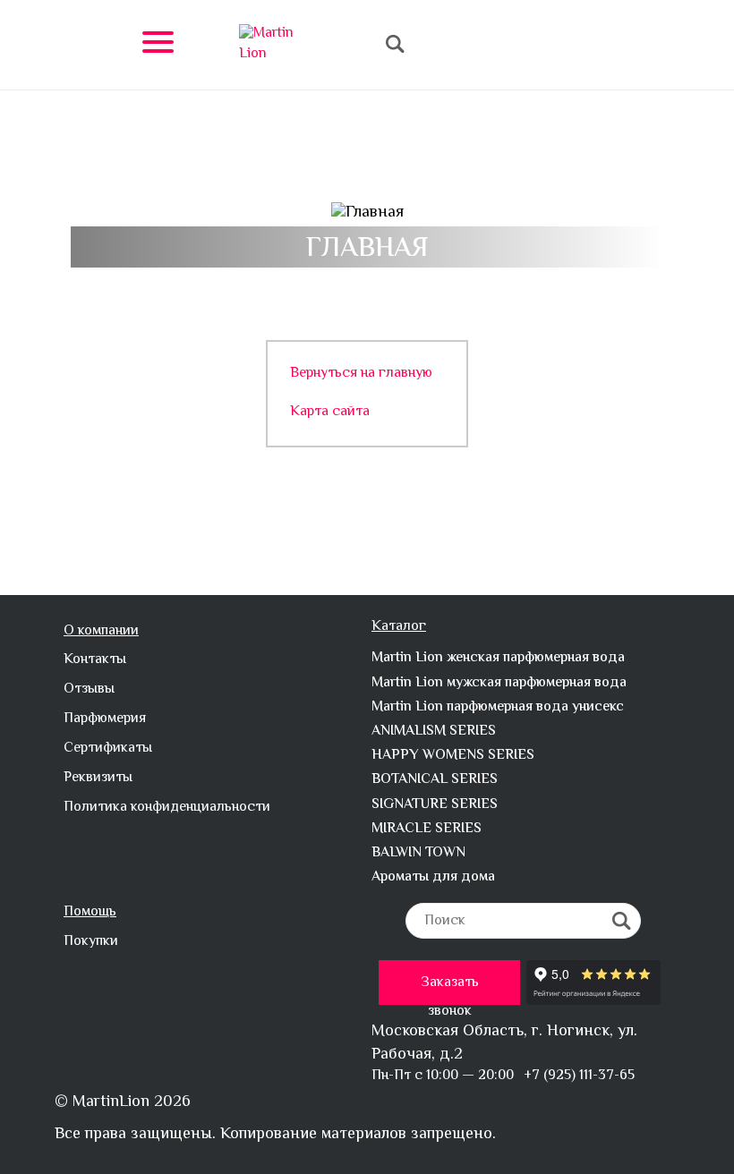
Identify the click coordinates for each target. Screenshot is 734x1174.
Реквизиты (98, 779)
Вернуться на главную (361, 374)
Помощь (90, 913)
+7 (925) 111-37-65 (579, 1076)
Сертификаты (108, 749)
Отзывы (89, 690)
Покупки (91, 942)
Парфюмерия (105, 720)
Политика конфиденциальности (167, 808)
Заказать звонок (450, 988)
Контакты (95, 661)
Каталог (398, 627)
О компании (101, 632)
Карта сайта (330, 413)
